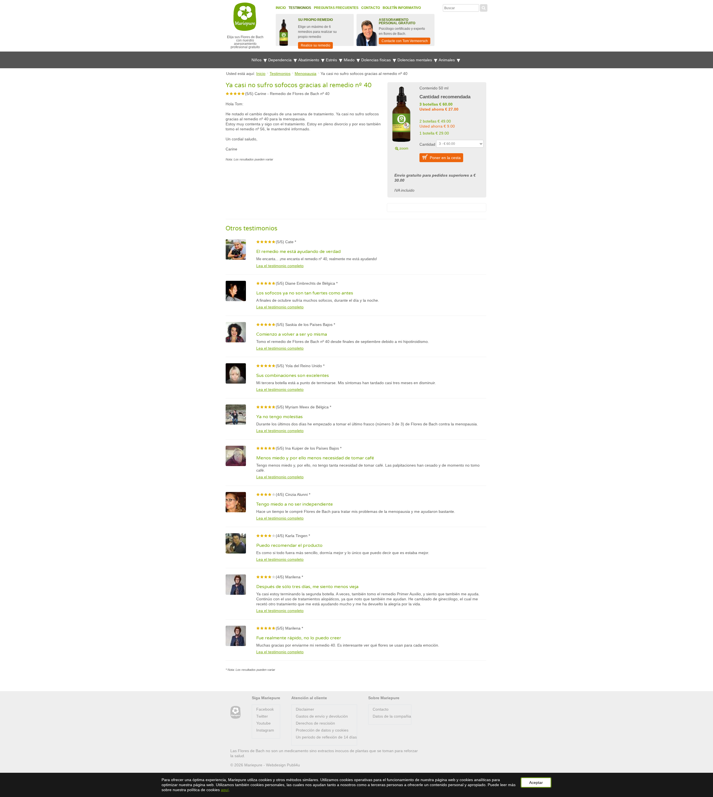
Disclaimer (305, 709)
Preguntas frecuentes (336, 8)
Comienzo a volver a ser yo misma (291, 334)
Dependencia (280, 60)
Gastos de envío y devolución (322, 716)
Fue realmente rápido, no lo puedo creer (298, 638)
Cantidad (427, 144)
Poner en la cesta (445, 157)
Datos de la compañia (392, 716)
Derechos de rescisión (315, 723)
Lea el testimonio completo (280, 266)
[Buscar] (483, 7)
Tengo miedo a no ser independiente (294, 504)
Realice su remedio (315, 45)
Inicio (281, 8)
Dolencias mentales (415, 60)
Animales (447, 60)
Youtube (263, 723)
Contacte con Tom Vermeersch (405, 41)
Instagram (265, 730)
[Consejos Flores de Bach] (235, 712)
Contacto (370, 8)
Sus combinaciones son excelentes (292, 375)
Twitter (262, 716)
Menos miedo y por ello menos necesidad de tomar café (315, 458)
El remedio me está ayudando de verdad (298, 251)
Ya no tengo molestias (279, 417)
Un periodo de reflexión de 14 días (326, 737)
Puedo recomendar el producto (289, 545)
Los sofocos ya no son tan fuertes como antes (304, 293)
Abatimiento (309, 60)
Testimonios (300, 8)
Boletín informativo (402, 8)
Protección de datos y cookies (322, 730)
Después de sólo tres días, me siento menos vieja (307, 586)
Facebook (265, 709)
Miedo (350, 60)
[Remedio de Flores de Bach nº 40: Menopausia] (401, 118)
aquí (225, 790)
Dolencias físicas (376, 60)
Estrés (332, 60)
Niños (257, 60)
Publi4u (293, 765)
